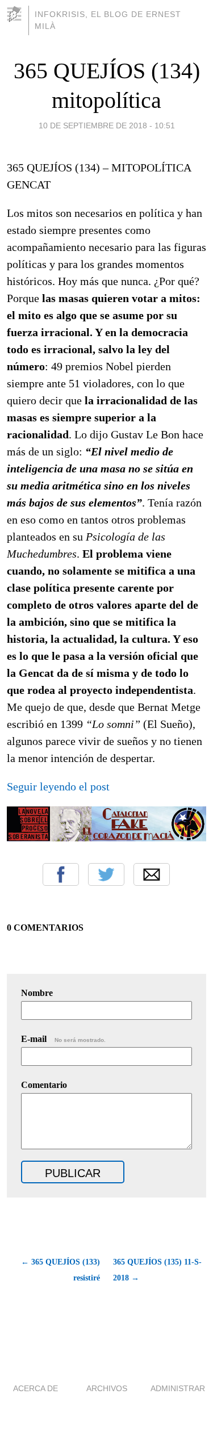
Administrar (178, 1388)
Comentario (44, 1085)
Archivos (106, 1388)
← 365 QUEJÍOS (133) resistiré (60, 1270)
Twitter (106, 874)
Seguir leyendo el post (58, 786)
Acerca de (35, 1388)
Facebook (61, 874)
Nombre (37, 993)
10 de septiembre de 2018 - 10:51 (107, 125)
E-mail (63, 1039)
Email (151, 874)
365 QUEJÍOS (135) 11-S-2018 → (157, 1270)
